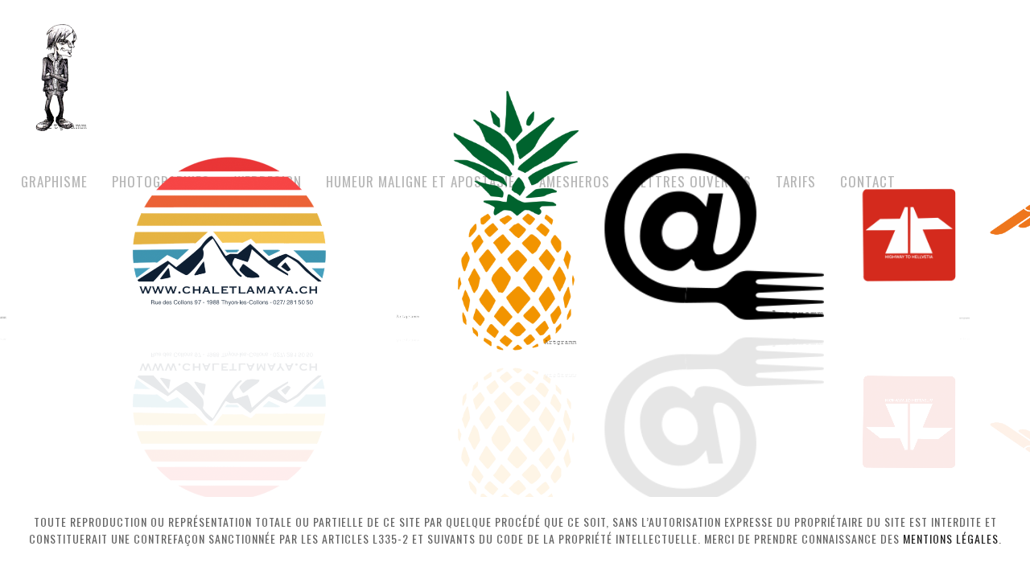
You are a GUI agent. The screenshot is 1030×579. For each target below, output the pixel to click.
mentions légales (951, 538)
